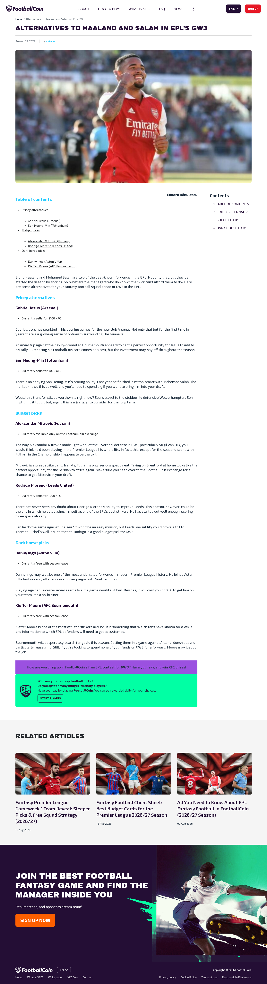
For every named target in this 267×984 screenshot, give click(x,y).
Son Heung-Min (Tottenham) (48, 225)
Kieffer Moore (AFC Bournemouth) (52, 266)
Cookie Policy (189, 977)
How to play (109, 8)
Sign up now (35, 920)
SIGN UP (252, 8)
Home (18, 19)
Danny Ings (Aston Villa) (45, 261)
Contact (88, 977)
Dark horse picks (34, 250)
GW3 (125, 667)
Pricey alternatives (35, 210)
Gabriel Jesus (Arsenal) (44, 221)
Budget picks (31, 230)
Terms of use (209, 977)
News (178, 8)
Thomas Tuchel (27, 531)
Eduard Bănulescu (182, 194)
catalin (50, 41)
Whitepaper (55, 977)
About (84, 8)
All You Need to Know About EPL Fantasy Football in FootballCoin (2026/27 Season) (213, 808)
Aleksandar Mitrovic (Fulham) (49, 241)
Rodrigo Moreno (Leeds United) (50, 246)
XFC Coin (72, 977)
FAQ (162, 8)
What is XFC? (139, 8)
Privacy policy (167, 977)
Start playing (50, 698)
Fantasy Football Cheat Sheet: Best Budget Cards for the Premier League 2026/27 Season (131, 808)
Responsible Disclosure (237, 977)
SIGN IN (233, 8)
